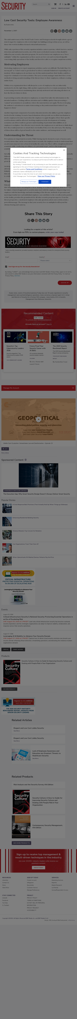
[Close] (64, 150)
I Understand (44, 182)
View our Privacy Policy (46, 176)
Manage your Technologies (29, 182)
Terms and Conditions (34, 169)
